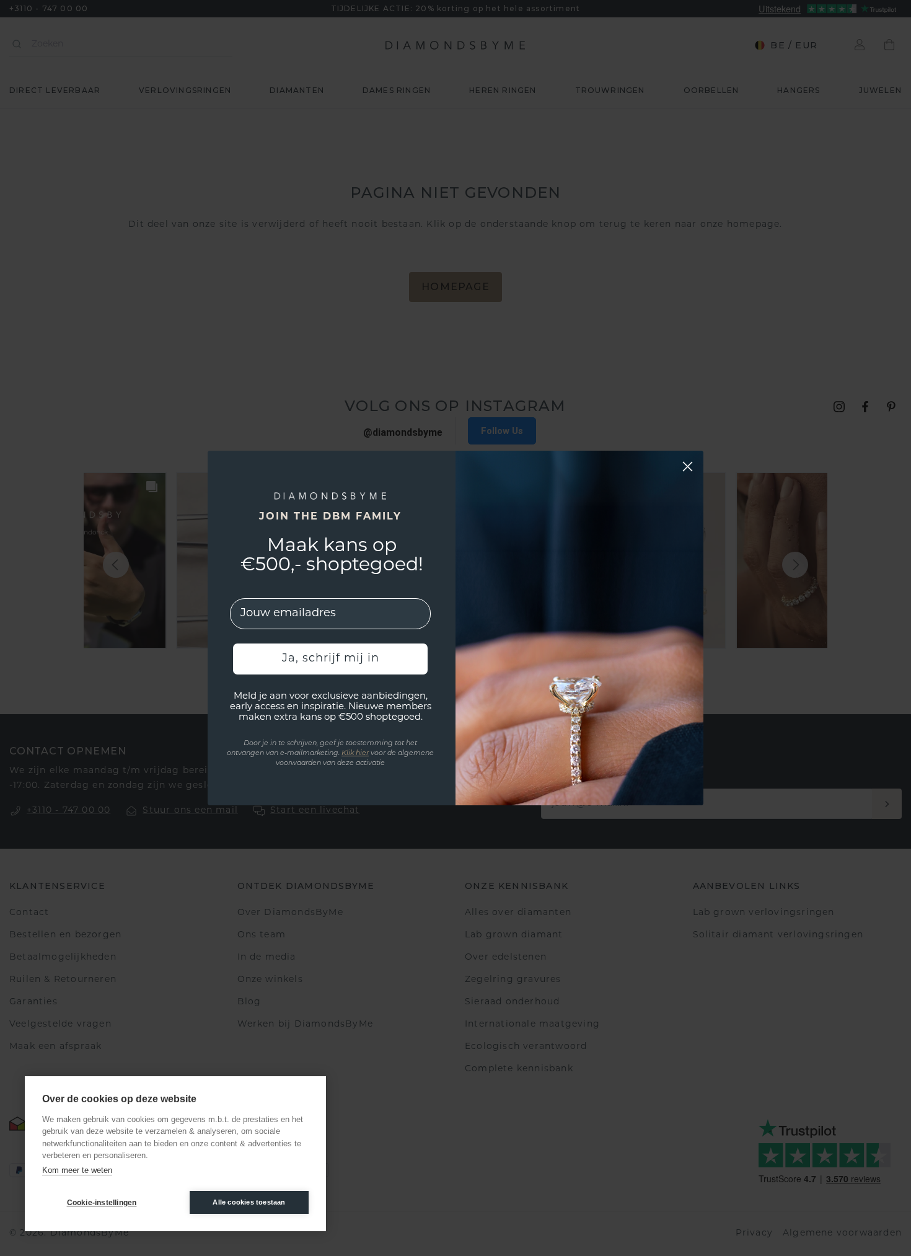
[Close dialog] (687, 466)
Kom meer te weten (77, 1170)
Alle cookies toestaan (249, 1202)
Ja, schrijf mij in (330, 659)
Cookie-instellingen (102, 1202)
